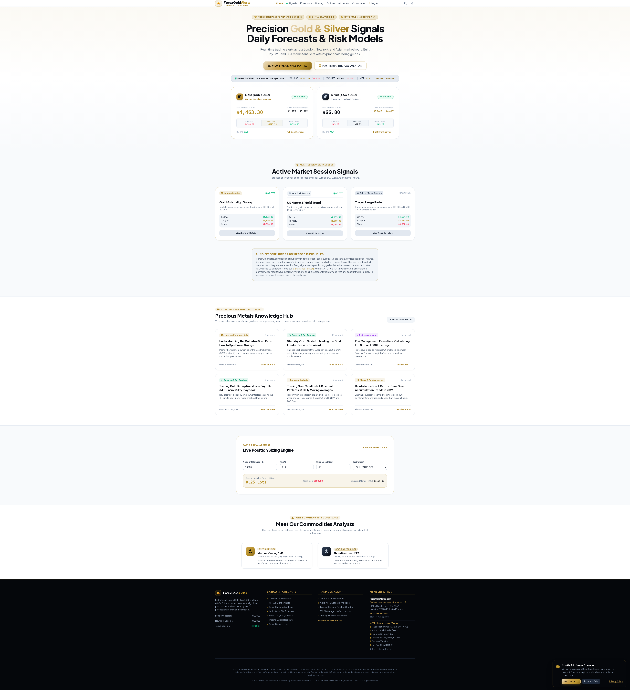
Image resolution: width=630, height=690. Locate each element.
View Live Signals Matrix (289, 65)
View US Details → (315, 233)
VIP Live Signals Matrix (279, 603)
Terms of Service (380, 641)
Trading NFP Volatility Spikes (333, 615)
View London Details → (247, 233)
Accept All (571, 681)
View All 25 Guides (399, 319)
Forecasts (306, 3)
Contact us (358, 3)
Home (279, 3)
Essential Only (591, 681)
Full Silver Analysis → (383, 132)
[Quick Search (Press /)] (405, 3)
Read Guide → (268, 364)
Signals (293, 3)
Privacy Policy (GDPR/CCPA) (386, 637)
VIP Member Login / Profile (385, 623)
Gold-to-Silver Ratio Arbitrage (335, 603)
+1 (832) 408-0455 (379, 613)
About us (343, 3)
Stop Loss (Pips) (324, 462)
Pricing (319, 3)
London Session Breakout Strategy (337, 607)
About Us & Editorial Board (385, 630)
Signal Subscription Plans (281, 607)
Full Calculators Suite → (375, 447)
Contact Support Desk (383, 634)
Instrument (358, 462)
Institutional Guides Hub (332, 598)
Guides (331, 3)
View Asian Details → (383, 233)
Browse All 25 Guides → (330, 620)
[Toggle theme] (412, 3)
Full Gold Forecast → (297, 132)
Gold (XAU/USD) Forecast (281, 611)
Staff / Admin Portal (381, 649)
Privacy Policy (616, 681)
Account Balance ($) (253, 462)
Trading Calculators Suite (281, 620)
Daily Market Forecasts (280, 598)
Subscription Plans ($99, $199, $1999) (390, 627)
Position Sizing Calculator (342, 65)
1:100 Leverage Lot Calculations (335, 611)
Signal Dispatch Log (303, 268)
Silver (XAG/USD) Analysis (281, 615)
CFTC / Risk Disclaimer (383, 645)
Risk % (283, 462)
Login (374, 3)
